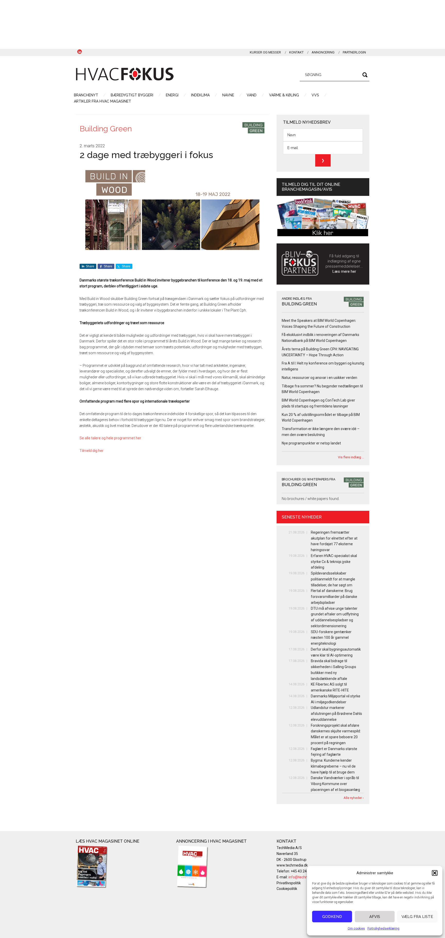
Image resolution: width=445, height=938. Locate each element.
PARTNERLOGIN (354, 52)
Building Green (106, 128)
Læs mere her (344, 271)
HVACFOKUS (125, 74)
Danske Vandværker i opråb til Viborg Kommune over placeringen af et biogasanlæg (335, 784)
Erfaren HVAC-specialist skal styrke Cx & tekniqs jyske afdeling (334, 562)
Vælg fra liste (417, 916)
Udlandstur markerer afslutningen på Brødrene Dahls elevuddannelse (336, 714)
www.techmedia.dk (292, 865)
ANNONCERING (323, 52)
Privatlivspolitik (289, 883)
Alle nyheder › (354, 798)
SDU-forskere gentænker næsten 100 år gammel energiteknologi (331, 638)
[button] (434, 873)
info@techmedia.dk (304, 877)
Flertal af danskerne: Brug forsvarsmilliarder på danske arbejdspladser (334, 597)
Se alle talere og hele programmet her (110, 438)
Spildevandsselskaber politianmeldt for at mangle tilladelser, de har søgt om (333, 579)
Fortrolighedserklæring (383, 928)
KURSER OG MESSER (265, 52)
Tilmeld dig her (92, 451)
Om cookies (356, 928)
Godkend (332, 916)
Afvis (374, 916)
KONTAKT (296, 52)
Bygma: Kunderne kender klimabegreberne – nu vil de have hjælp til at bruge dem (333, 766)
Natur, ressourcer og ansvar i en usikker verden (319, 378)
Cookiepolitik (287, 889)
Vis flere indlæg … (351, 457)
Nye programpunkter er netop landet (311, 443)
